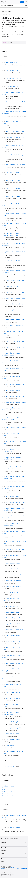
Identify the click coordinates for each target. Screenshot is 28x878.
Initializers (5, 761)
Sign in (21, 1)
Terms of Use (4, 874)
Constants (5, 56)
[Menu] (26, 2)
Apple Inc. (11, 872)
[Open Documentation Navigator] (2, 6)
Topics (4, 51)
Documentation (8, 5)
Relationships (7, 775)
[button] (18, 2)
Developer (7, 838)
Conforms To (6, 780)
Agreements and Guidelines (7, 875)
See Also (5, 804)
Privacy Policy (11, 874)
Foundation (4, 11)
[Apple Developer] (5, 2)
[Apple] (2, 838)
